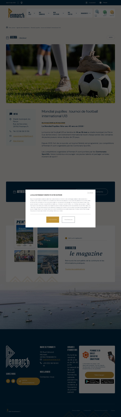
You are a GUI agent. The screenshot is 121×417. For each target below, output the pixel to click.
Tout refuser (90, 192)
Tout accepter (53, 219)
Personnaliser (68, 219)
